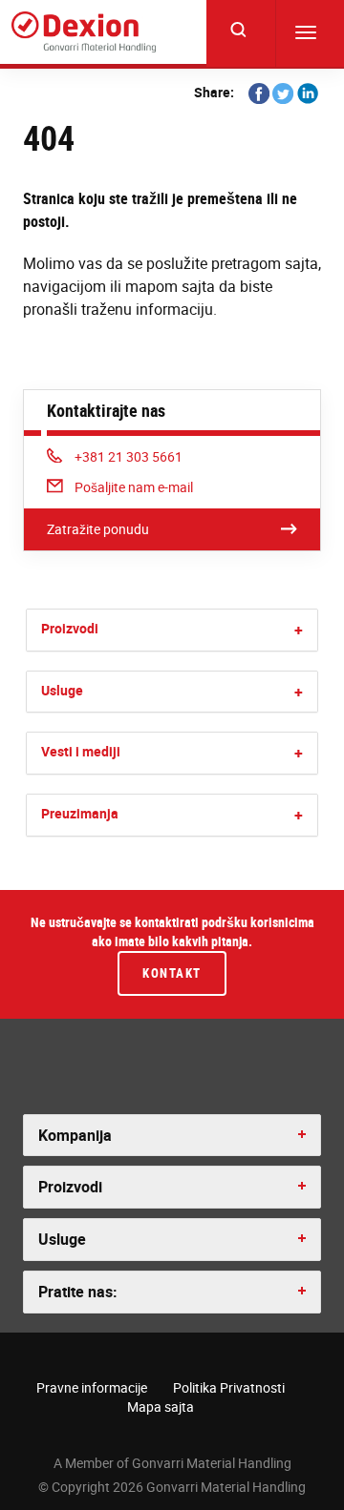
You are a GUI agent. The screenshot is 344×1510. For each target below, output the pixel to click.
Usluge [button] (62, 1239)
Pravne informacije (91, 1387)
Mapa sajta (160, 1406)
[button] (298, 630)
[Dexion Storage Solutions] (83, 31)
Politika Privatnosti (229, 1387)
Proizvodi (69, 628)
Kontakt (172, 973)
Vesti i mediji (80, 751)
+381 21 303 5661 (128, 456)
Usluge (62, 690)
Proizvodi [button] (70, 1186)
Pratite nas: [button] (78, 1291)
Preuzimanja (79, 813)
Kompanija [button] (75, 1135)
